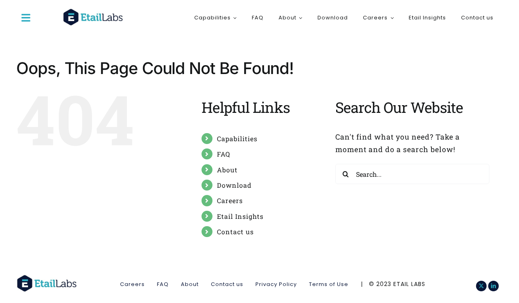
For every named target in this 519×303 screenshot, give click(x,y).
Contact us (235, 231)
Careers (230, 200)
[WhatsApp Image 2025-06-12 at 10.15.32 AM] (92, 12)
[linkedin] (493, 286)
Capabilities (237, 138)
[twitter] (481, 286)
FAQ (223, 154)
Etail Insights (240, 216)
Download (234, 185)
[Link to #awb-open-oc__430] (26, 18)
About (227, 169)
